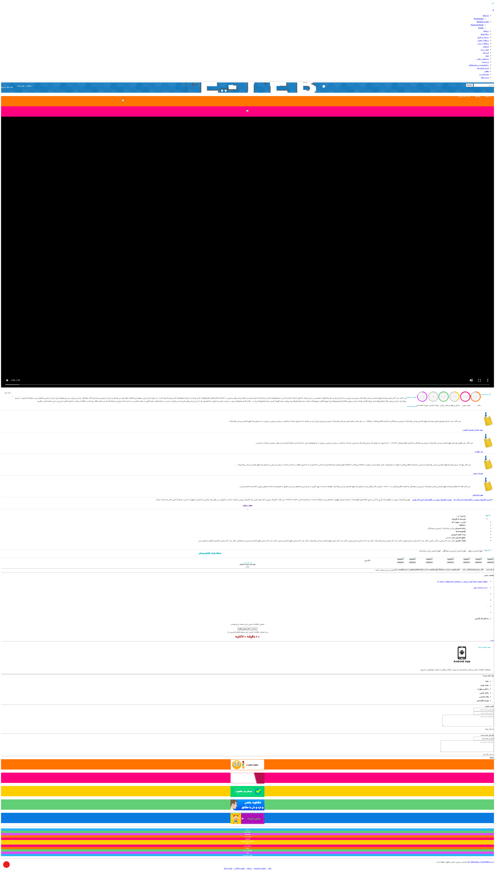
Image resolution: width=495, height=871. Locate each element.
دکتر (269, 868)
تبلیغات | (29, 85)
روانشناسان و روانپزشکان (479, 65)
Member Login (483, 21)
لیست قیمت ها (483, 68)
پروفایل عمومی (483, 40)
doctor (477, 96)
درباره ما (485, 62)
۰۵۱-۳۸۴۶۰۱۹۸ (480, 587)
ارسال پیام (489, 729)
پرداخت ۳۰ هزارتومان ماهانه (247, 628)
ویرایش (492, 640)
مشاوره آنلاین (239, 868)
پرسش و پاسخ (483, 37)
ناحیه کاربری (484, 74)
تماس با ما (485, 49)
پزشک (249, 868)
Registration (479, 18)
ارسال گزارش (488, 754)
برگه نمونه (485, 34)
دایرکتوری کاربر (482, 59)
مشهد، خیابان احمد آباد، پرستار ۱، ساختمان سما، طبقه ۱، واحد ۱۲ (462, 581)
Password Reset (477, 25)
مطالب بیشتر (247, 505)
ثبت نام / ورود (7, 87)
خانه (487, 55)
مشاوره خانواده (260, 868)
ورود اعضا (485, 77)
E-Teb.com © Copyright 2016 (481, 862)
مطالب (486, 71)
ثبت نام (486, 52)
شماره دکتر (228, 868)
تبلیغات (486, 46)
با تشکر (486, 31)
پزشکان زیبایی (483, 43)
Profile (481, 28)
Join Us (486, 15)
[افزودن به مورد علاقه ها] (12, 395)
